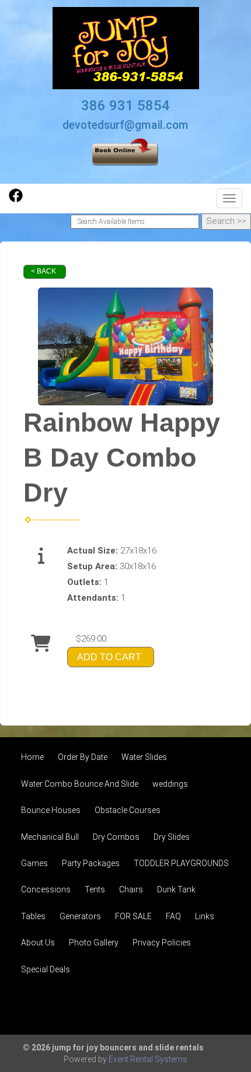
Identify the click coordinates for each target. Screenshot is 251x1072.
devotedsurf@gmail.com (125, 125)
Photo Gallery (93, 942)
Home (32, 757)
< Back (43, 271)
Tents (95, 889)
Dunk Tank (176, 889)
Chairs (131, 889)
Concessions (46, 889)
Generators (80, 916)
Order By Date (82, 757)
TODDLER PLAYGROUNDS (181, 863)
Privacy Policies (162, 942)
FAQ (173, 916)
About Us (38, 942)
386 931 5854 (125, 105)
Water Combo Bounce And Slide (79, 784)
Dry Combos (116, 837)
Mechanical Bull (50, 837)
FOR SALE (133, 916)
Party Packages (91, 863)
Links (204, 916)
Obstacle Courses (128, 810)
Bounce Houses (51, 810)
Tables (33, 916)
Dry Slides (172, 837)
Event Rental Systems (148, 1059)
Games (34, 863)
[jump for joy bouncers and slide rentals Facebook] (16, 199)
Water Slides (144, 757)
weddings (170, 784)
